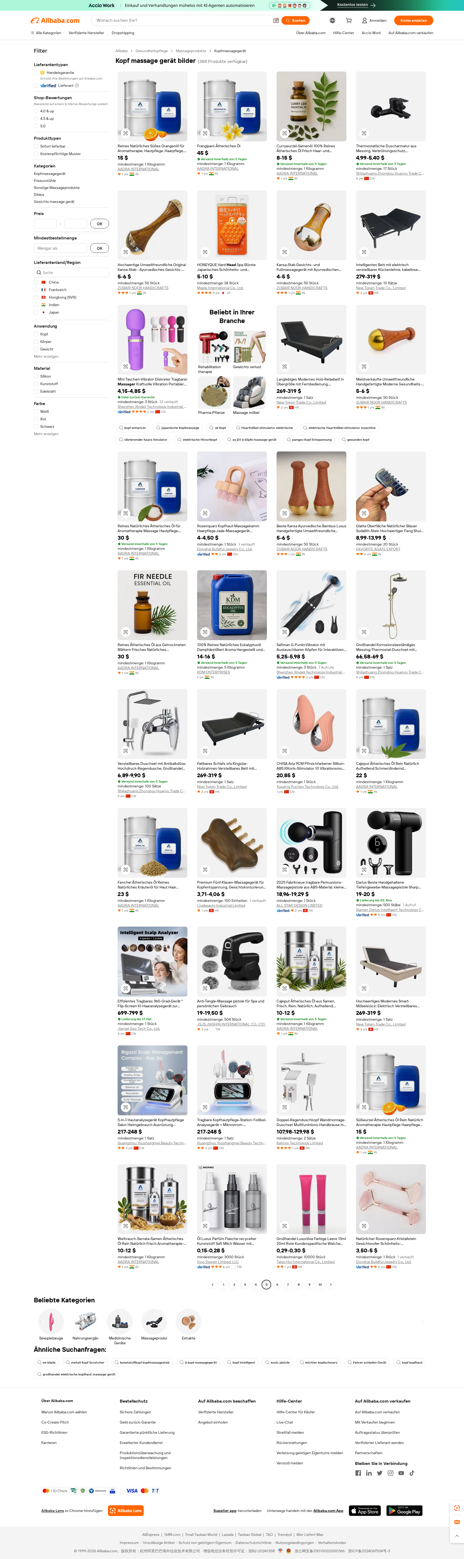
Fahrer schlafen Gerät (369, 1362)
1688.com (172, 1534)
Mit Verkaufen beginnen (375, 1422)
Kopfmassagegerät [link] (230, 51)
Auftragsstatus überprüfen (377, 1432)
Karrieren (49, 1442)
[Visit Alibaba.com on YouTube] (401, 1473)
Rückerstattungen (292, 1442)
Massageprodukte (191, 51)
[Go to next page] (331, 1284)
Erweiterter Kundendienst (141, 1442)
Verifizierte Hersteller (216, 1412)
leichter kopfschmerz (321, 1362)
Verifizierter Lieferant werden (379, 1442)
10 (320, 1284)
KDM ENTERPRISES (213, 672)
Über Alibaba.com (57, 1401)
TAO (269, 1534)
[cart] (350, 21)
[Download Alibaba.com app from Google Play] (404, 1510)
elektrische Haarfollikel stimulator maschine (342, 428)
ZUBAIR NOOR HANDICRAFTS (143, 288)
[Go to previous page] (213, 1284)
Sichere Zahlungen (135, 1412)
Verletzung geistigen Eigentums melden (310, 1453)
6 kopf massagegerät (201, 1362)
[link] (457, 1508)
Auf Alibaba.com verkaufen (377, 1412)
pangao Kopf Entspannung (312, 440)
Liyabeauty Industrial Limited (221, 905)
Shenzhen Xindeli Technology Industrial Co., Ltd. (152, 406)
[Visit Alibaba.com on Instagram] (390, 1473)
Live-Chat (285, 1422)
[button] (276, 20)
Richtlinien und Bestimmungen (145, 1468)
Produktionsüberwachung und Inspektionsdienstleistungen (145, 1455)
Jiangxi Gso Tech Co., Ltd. (139, 1028)
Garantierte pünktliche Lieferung (147, 1432)
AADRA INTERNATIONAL (138, 169)
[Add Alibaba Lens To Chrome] (126, 1510)
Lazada (227, 1534)
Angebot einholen (213, 1422)
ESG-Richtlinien (54, 1432)
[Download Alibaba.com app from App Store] (365, 1510)
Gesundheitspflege (152, 51)
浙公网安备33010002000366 (320, 1551)
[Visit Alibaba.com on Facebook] (358, 1473)
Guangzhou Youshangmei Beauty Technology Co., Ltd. (152, 1143)
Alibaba (121, 51)
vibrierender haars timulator (145, 440)
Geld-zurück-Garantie (138, 1422)
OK (99, 223)
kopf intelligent (244, 1362)
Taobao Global (249, 1534)
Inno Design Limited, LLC (218, 1262)
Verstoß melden (290, 1463)
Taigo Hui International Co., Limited (306, 1262)
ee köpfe (49, 1362)
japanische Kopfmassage (180, 428)
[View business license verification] (280, 1551)
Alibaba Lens (52, 1510)
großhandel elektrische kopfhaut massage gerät (79, 1374)
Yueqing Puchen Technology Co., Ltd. (308, 786)
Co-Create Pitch (55, 1422)
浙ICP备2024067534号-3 (369, 1551)
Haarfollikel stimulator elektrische (267, 428)
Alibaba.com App (328, 1510)
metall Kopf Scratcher (87, 1362)
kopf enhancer (135, 428)
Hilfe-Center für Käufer (296, 1412)
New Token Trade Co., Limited (380, 288)
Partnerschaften (368, 1453)
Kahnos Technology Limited (300, 1143)
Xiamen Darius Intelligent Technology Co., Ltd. (391, 910)
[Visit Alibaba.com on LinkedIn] (369, 1473)
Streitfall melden (290, 1432)
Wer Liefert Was (309, 1534)
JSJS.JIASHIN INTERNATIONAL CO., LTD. (231, 1024)
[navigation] (71, 668)
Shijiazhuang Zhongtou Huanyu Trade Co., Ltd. (391, 173)
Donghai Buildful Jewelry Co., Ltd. (224, 549)
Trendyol (284, 1534)
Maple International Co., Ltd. (220, 288)
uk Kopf (220, 428)
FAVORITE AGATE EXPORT (378, 549)
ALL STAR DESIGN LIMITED (299, 905)
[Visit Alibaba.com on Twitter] (379, 1473)
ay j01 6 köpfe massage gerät (255, 440)
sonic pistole (280, 1362)
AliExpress (151, 1534)
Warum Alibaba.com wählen (64, 1412)
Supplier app (225, 1510)
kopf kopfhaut (412, 1362)
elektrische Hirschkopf (200, 440)
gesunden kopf (358, 440)
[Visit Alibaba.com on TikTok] (412, 1473)
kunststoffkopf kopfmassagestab (144, 1362)
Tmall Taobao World (201, 1534)
